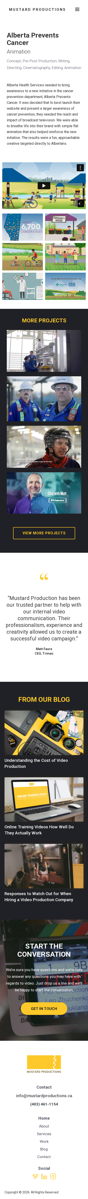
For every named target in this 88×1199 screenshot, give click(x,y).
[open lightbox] (22, 227)
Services (44, 1134)
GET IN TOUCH (44, 1008)
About (44, 1126)
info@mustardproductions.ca (44, 1095)
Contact (44, 1156)
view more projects (44, 533)
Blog (44, 1149)
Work (44, 1141)
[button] (77, 10)
